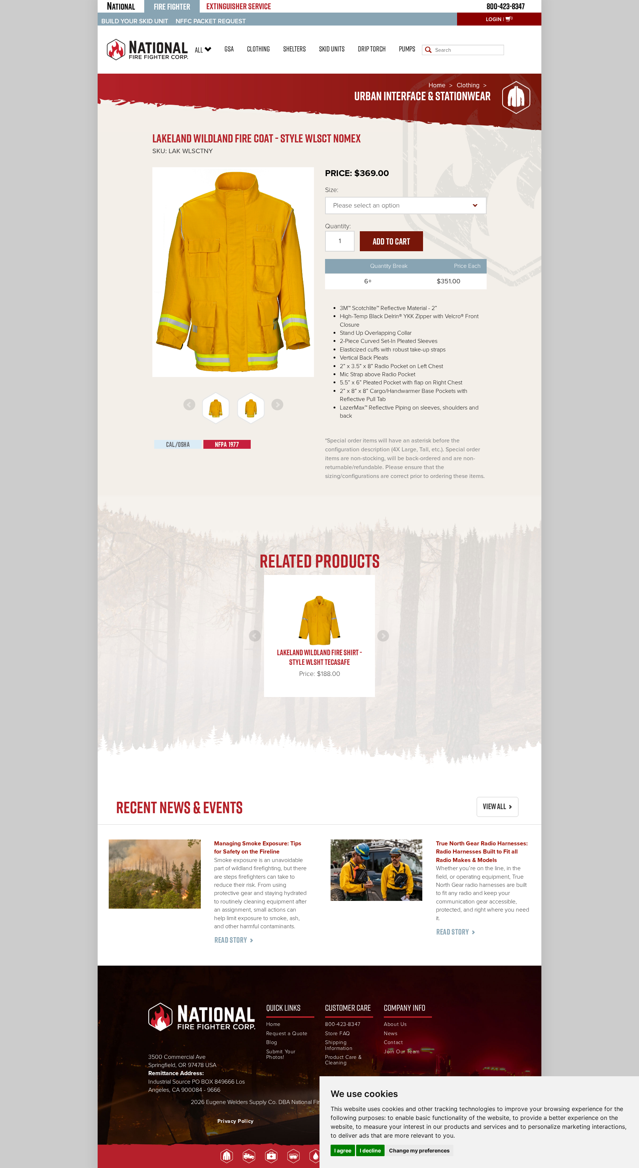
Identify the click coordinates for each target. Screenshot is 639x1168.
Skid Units (332, 49)
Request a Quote (287, 1033)
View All (494, 806)
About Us (395, 1024)
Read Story (230, 940)
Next (277, 405)
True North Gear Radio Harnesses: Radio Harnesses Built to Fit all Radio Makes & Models (482, 852)
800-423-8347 (506, 6)
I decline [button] (370, 1150)
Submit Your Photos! (280, 1054)
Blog (271, 1042)
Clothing (258, 49)
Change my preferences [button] (419, 1150)
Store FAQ (337, 1033)
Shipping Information (338, 1045)
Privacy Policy (235, 1121)
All (199, 50)
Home (437, 85)
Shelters (294, 49)
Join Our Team (401, 1051)
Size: (331, 190)
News (390, 1033)
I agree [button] (342, 1150)
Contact (393, 1042)
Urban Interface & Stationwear (422, 96)
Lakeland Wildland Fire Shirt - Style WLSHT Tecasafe (319, 657)
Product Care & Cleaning (343, 1060)
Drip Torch (372, 49)
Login (493, 19)
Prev (189, 405)
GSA (229, 49)
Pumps (407, 49)
